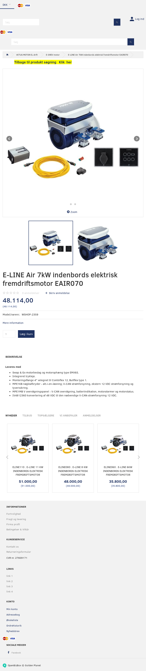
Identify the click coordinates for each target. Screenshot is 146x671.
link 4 (9, 591)
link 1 (9, 576)
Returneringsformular (18, 551)
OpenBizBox (14, 665)
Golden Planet (33, 665)
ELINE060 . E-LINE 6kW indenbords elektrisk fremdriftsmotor (118, 470)
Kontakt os (12, 546)
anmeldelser (30, 293)
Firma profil (13, 524)
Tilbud (27, 415)
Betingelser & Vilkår (17, 529)
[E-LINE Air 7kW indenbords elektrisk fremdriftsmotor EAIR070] (73, 139)
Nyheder (11, 415)
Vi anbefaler (68, 415)
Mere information (13, 322)
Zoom (74, 212)
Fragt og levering (16, 519)
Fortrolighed (13, 513)
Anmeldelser (92, 415)
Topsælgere (46, 415)
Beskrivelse (14, 356)
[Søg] (117, 22)
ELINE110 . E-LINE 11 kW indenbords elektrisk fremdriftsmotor (27, 470)
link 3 (9, 586)
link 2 (9, 581)
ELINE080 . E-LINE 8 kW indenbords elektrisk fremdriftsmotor (73, 470)
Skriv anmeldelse (59, 293)
